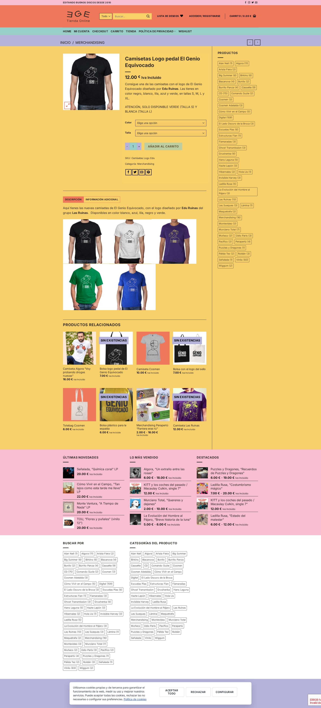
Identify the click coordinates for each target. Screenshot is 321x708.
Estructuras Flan (230, 135)
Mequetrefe (227, 211)
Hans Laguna (228, 159)
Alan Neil (225, 63)
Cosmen (225, 99)
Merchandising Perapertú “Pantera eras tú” (152, 427)
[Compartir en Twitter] (135, 172)
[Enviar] (148, 16)
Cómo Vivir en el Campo (234, 111)
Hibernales (227, 171)
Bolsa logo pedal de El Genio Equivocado (113, 370)
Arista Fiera (227, 69)
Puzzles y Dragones (232, 247)
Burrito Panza (228, 87)
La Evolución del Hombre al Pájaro (234, 191)
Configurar (225, 692)
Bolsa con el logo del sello (189, 369)
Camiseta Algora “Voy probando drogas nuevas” (76, 372)
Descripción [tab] (73, 199)
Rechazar (198, 692)
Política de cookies (135, 699)
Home (67, 31)
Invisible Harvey (230, 177)
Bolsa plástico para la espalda (113, 427)
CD (223, 93)
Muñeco (225, 235)
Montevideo (227, 223)
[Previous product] (257, 42)
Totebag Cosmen (74, 425)
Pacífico (225, 241)
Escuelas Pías (228, 129)
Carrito (117, 31)
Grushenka (227, 153)
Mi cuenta (82, 31)
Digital (225, 117)
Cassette (249, 87)
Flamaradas (227, 141)
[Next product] (250, 42)
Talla (128, 133)
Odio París (244, 235)
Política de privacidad (156, 31)
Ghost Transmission (232, 147)
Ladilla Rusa (227, 184)
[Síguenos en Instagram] (249, 2)
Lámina (247, 205)
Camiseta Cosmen (148, 369)
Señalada (226, 259)
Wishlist (185, 31)
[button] (205, 16)
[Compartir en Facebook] (128, 172)
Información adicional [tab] (102, 199)
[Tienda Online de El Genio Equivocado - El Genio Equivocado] (78, 16)
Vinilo (242, 259)
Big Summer (227, 75)
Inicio (65, 42)
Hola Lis (245, 171)
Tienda (131, 31)
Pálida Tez (226, 253)
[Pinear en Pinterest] (148, 172)
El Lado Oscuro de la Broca (236, 123)
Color (128, 122)
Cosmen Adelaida (231, 105)
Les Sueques (228, 205)
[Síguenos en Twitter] (253, 2)
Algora (242, 63)
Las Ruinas (227, 199)
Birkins (246, 75)
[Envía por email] (142, 172)
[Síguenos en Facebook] (245, 2)
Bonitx (243, 81)
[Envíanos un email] (256, 2)
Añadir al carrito (163, 146)
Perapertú (243, 241)
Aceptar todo (171, 692)
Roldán (244, 253)
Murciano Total (229, 229)
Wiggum (225, 265)
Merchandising (90, 42)
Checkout (100, 31)
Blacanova (226, 81)
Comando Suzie (242, 93)
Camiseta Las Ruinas (186, 425)
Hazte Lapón (228, 165)
